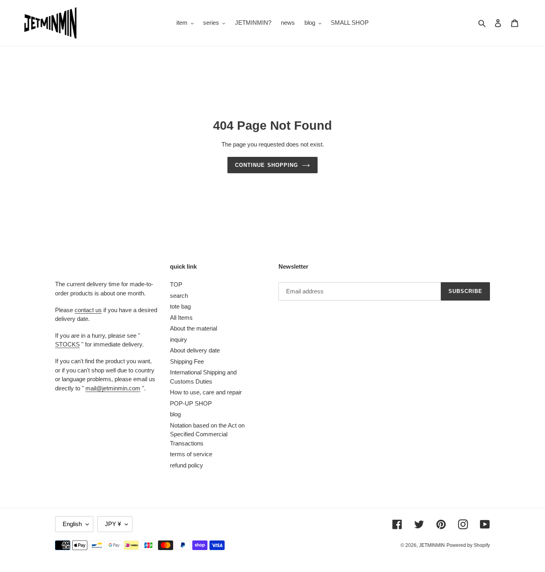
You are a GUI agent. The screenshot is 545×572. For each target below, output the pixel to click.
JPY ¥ (113, 524)
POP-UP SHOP (191, 403)
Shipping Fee (187, 361)
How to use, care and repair (206, 392)
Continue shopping (266, 165)
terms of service (191, 454)
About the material (193, 328)
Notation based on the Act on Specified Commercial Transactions (207, 434)
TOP (176, 284)
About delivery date (195, 350)
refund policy (186, 465)
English (72, 524)
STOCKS (67, 344)
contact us (88, 310)
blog (175, 414)
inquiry (178, 339)
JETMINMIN (432, 545)
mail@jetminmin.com (112, 388)
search (179, 295)
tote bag (180, 306)
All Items (181, 317)
